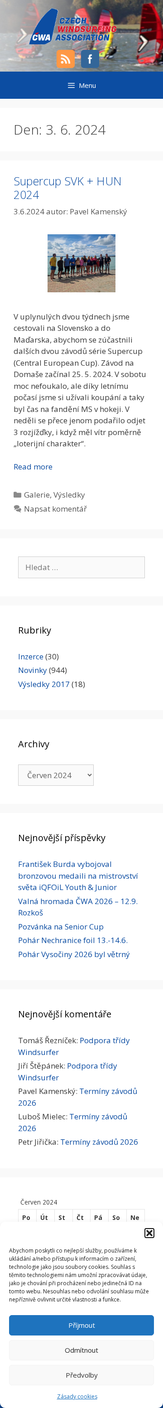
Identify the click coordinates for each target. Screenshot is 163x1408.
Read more (33, 466)
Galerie (37, 494)
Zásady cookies (77, 1396)
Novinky (32, 670)
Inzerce (30, 656)
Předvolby (82, 1374)
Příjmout (81, 1325)
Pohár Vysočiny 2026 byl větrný (74, 954)
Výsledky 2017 (44, 684)
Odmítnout (81, 1350)
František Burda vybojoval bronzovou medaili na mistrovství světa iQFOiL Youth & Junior (78, 875)
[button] (149, 1233)
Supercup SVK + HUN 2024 (68, 187)
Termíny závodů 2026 (99, 1142)
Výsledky (69, 494)
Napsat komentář (55, 508)
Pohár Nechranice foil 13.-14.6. (73, 940)
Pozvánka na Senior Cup (61, 926)
